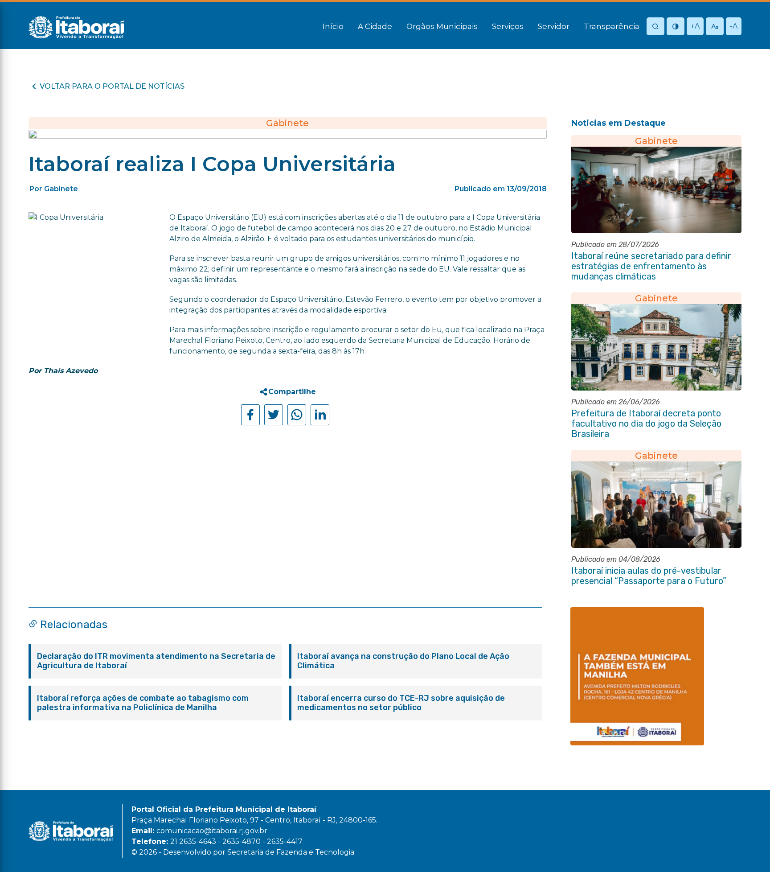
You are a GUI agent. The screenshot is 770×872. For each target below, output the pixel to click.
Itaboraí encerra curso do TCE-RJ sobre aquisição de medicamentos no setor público (401, 703)
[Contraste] (675, 27)
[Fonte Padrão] (715, 27)
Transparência (611, 26)
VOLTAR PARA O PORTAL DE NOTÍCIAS (112, 86)
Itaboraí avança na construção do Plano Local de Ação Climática (403, 661)
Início (333, 26)
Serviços (508, 26)
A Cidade (375, 26)
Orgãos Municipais (442, 26)
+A (695, 26)
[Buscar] (655, 27)
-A (733, 26)
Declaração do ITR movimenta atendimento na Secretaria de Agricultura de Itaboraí (156, 661)
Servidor (553, 26)
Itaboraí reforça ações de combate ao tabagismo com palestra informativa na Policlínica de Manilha (143, 703)
